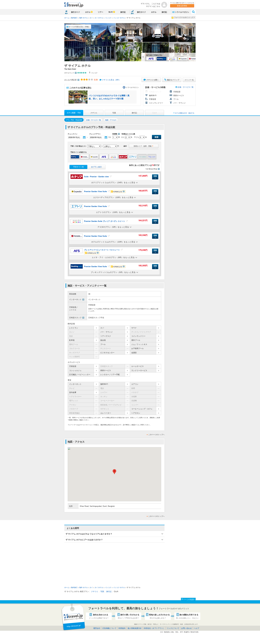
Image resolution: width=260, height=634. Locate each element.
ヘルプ (196, 628)
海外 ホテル (83, 17)
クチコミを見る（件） (111, 79)
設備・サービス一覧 (185, 87)
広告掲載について (109, 628)
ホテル (87, 12)
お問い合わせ (186, 628)
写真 (114, 112)
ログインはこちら (153, 6)
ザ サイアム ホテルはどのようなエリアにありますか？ (89, 533)
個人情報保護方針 (135, 628)
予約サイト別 (78, 167)
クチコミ (94, 112)
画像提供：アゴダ (109, 59)
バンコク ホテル (119, 17)
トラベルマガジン (182, 12)
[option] (102, 97)
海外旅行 (74, 17)
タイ (91, 17)
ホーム (66, 17)
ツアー (100, 12)
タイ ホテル (99, 17)
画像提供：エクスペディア (133, 44)
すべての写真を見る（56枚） (79, 26)
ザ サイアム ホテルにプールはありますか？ (84, 539)
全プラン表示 (96, 167)
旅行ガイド (75, 12)
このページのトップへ (156, 434)
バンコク (108, 17)
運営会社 (96, 628)
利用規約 (122, 628)
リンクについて (173, 628)
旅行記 (123, 12)
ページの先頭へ (189, 599)
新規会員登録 (182, 5)
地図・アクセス (110, 120)
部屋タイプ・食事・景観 (143, 146)
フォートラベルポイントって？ (184, 17)
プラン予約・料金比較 (74, 120)
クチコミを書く (152, 79)
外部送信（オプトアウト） (154, 628)
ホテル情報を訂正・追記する (184, 113)
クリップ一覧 (189, 80)
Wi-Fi (110, 12)
